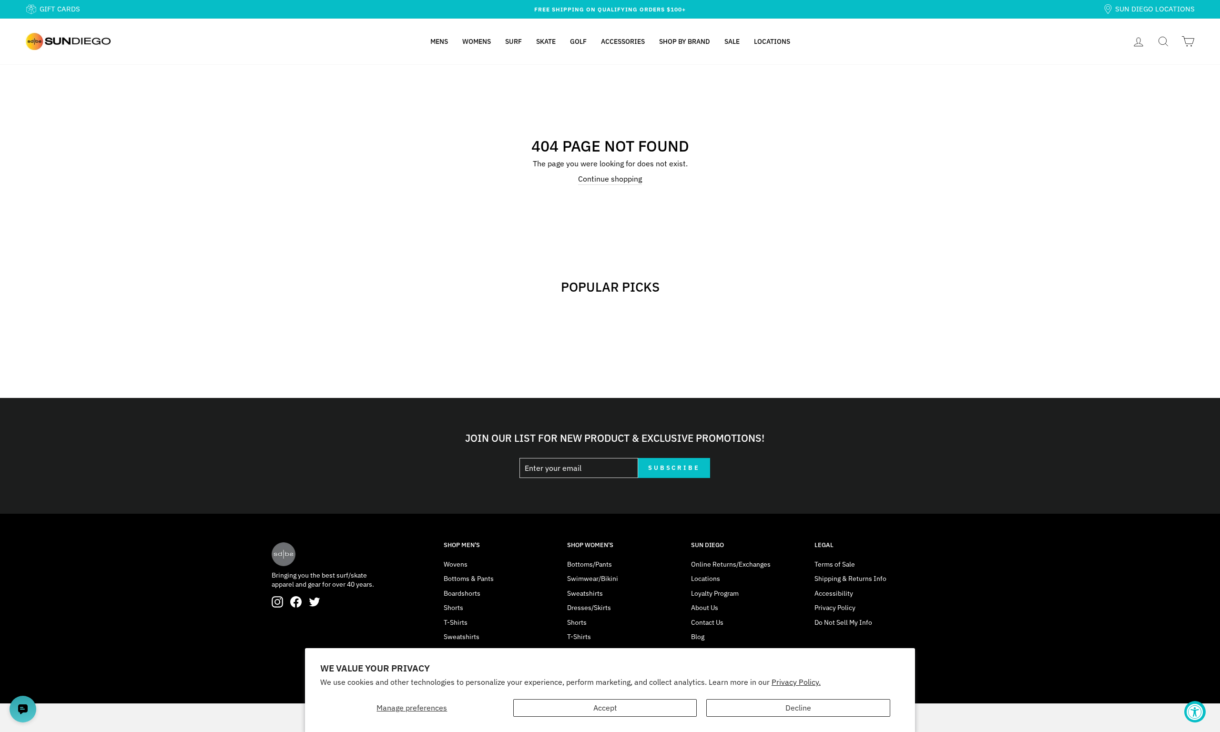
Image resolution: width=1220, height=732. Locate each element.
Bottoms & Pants (469, 578)
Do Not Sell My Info (843, 622)
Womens (476, 41)
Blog (697, 636)
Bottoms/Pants (589, 564)
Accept (605, 707)
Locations (772, 41)
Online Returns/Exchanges (731, 564)
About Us (704, 607)
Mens (439, 41)
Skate (546, 41)
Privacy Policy (834, 607)
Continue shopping (610, 178)
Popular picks (610, 286)
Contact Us (707, 622)
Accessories (623, 41)
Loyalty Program (715, 593)
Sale (732, 41)
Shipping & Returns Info (850, 578)
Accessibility (833, 593)
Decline (798, 707)
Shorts (453, 607)
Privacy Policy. (796, 682)
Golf (578, 41)
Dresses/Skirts (589, 607)
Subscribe (674, 468)
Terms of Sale (834, 564)
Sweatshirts (461, 636)
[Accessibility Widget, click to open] (1195, 711)
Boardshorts (462, 593)
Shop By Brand (684, 41)
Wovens (456, 564)
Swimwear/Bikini (592, 578)
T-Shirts (456, 622)
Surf (513, 41)
